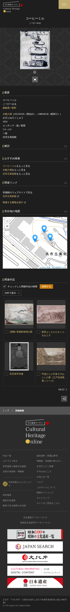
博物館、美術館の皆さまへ (49, 461)
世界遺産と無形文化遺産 (14, 466)
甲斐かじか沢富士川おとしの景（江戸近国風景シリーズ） (53, 377)
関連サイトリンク (45, 492)
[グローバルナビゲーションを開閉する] (64, 4)
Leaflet (42, 267)
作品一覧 (7, 455)
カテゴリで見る (10, 461)
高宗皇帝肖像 (16, 374)
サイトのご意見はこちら (48, 503)
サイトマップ (43, 498)
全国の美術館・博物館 (13, 471)
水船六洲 (7, 114)
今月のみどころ (44, 471)
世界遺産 (7, 495)
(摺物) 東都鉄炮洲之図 (21, 332)
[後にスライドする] (62, 389)
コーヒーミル (9, 166)
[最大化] (7, 233)
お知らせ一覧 (43, 477)
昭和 (14, 108)
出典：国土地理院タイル (56, 267)
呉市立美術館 (9, 174)
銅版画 (6, 108)
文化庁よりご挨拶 (45, 466)
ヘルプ (40, 482)
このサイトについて (46, 487)
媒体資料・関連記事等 (47, 455)
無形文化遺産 (9, 500)
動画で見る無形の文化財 (14, 505)
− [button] (7, 226)
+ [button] (7, 221)
